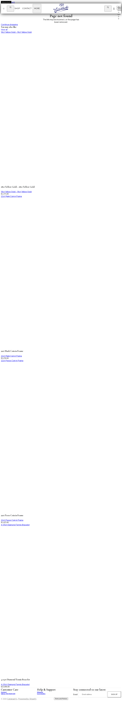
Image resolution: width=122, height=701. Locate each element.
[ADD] (118, 697)
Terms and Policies (61, 699)
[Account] (114, 8)
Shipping (40, 692)
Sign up (114, 694)
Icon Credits (41, 693)
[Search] (10, 9)
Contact (4, 692)
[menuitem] (37, 8)
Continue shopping (9, 24)
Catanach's (12, 699)
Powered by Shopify (27, 699)
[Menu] (3, 8)
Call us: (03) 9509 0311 (8, 693)
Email (75, 694)
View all (4, 29)
